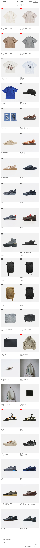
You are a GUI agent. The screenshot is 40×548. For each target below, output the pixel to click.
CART (35, 1)
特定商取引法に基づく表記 (6, 539)
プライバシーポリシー (5, 540)
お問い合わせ (4, 542)
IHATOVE (20, 1)
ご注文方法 (4, 538)
